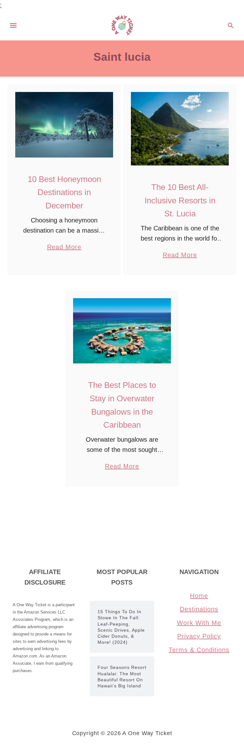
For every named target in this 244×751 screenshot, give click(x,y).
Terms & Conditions (199, 649)
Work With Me (199, 622)
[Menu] (13, 25)
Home (199, 595)
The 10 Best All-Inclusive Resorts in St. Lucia (180, 200)
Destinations (199, 609)
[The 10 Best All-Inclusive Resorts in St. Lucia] (180, 128)
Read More (64, 247)
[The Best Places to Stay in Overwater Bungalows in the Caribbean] (122, 330)
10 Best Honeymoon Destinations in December (64, 192)
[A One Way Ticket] (122, 24)
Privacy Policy (199, 636)
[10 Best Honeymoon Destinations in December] (64, 125)
